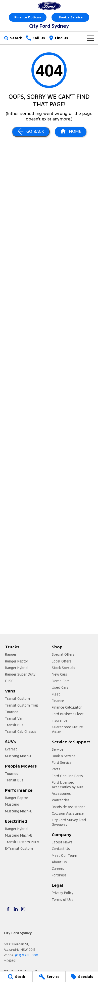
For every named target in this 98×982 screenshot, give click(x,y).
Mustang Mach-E (18, 756)
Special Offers (63, 654)
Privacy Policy (62, 893)
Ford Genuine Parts (67, 776)
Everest (11, 749)
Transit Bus (14, 725)
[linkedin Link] (16, 909)
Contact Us (61, 848)
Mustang (12, 804)
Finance (58, 701)
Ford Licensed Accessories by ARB (67, 784)
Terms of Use (63, 899)
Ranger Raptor (16, 661)
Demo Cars (61, 681)
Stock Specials (63, 668)
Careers (58, 868)
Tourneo (11, 712)
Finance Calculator (67, 707)
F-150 (9, 681)
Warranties (61, 800)
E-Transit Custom (19, 848)
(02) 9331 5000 (26, 955)
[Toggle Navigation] (90, 38)
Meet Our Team (64, 855)
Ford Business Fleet (68, 714)
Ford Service (62, 762)
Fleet (56, 694)
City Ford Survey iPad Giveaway (69, 822)
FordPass (59, 875)
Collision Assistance (68, 813)
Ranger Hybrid (16, 668)
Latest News (62, 842)
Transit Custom (17, 698)
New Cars (59, 674)
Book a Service (70, 17)
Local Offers (61, 661)
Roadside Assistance (68, 807)
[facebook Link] (8, 909)
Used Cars (60, 687)
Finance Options (27, 17)
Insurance (59, 720)
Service (57, 749)
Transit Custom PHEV (22, 842)
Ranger (10, 654)
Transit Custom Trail (21, 705)
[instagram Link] (23, 909)
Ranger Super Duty (20, 674)
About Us (59, 862)
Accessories (61, 793)
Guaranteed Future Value (67, 729)
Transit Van (14, 718)
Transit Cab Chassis (20, 731)
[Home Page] (49, 6)
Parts (56, 769)
